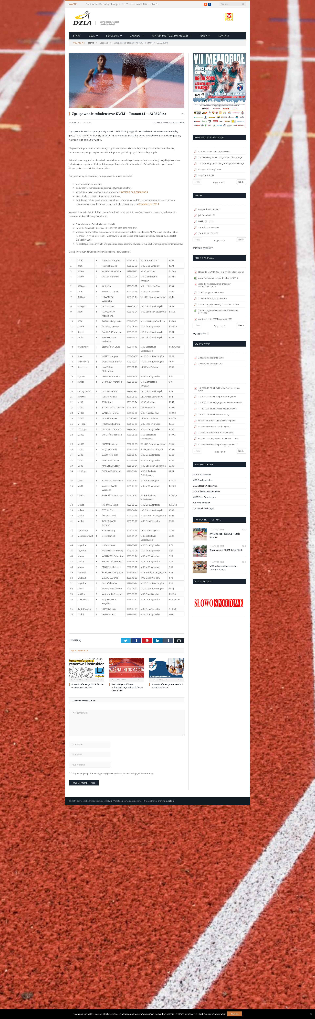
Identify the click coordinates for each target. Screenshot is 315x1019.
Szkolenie (112, 35)
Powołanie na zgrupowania (132, 191)
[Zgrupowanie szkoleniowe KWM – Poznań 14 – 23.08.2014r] (126, 81)
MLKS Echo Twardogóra (204, 497)
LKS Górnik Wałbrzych (203, 508)
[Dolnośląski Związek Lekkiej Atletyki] (97, 18)
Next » (241, 181)
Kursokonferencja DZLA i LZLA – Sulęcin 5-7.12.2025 (87, 685)
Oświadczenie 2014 (147, 203)
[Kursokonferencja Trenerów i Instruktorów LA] (166, 668)
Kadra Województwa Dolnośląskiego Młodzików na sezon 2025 (127, 686)
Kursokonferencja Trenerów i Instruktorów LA (167, 685)
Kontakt (223, 35)
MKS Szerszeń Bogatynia (205, 485)
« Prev (197, 181)
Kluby (203, 35)
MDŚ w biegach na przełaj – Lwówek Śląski (224, 568)
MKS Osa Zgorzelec (202, 480)
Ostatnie (216, 519)
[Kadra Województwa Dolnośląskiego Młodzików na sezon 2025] (126, 668)
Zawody (135, 35)
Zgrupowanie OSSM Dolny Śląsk (226, 549)
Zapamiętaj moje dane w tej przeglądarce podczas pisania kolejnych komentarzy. (113, 773)
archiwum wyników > (203, 247)
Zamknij (234, 1014)
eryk (74, 122)
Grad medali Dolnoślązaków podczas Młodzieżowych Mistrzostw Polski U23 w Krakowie (123, 4)
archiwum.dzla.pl (166, 800)
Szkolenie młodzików (173, 122)
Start (76, 35)
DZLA (92, 35)
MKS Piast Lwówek (202, 474)
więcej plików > (200, 333)
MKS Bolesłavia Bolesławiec (206, 491)
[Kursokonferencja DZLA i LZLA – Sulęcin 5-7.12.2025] (86, 668)
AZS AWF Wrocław (201, 502)
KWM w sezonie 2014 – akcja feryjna (225, 535)
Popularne (201, 519)
